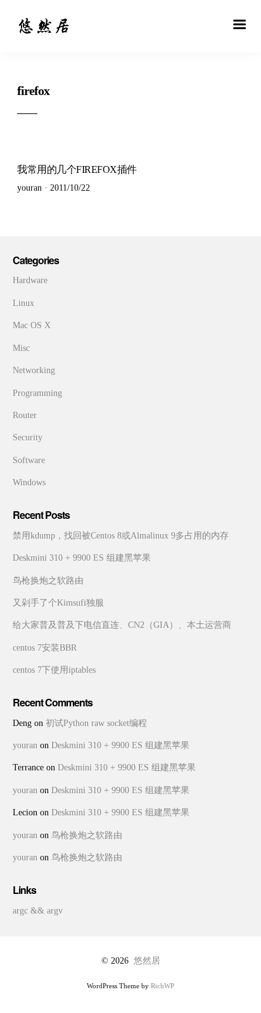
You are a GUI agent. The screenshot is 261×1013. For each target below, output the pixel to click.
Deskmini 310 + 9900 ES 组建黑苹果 (82, 558)
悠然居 (147, 960)
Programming (37, 393)
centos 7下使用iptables (54, 670)
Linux (23, 303)
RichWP (162, 986)
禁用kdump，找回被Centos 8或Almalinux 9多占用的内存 (121, 535)
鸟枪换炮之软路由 (48, 580)
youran (25, 745)
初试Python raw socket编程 (96, 723)
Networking (34, 370)
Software (29, 460)
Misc (21, 348)
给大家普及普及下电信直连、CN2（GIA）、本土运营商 (122, 625)
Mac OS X (32, 325)
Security (27, 437)
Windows (29, 482)
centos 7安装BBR (45, 648)
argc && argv (38, 910)
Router (25, 415)
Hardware (30, 280)
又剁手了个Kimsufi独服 (58, 603)
